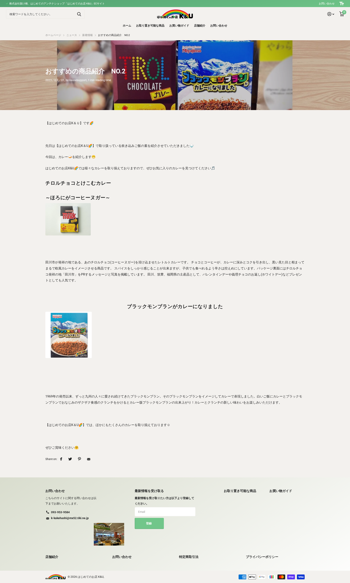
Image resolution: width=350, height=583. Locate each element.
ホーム (127, 25)
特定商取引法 (188, 557)
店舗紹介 (199, 25)
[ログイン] (330, 14)
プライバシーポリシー (262, 557)
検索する (79, 14)
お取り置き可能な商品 (150, 25)
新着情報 (87, 35)
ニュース (71, 35)
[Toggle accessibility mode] (341, 3)
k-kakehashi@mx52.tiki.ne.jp (70, 518)
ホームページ (53, 35)
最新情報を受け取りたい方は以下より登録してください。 (164, 500)
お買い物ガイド (179, 25)
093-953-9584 (60, 512)
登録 (149, 523)
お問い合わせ (327, 3)
